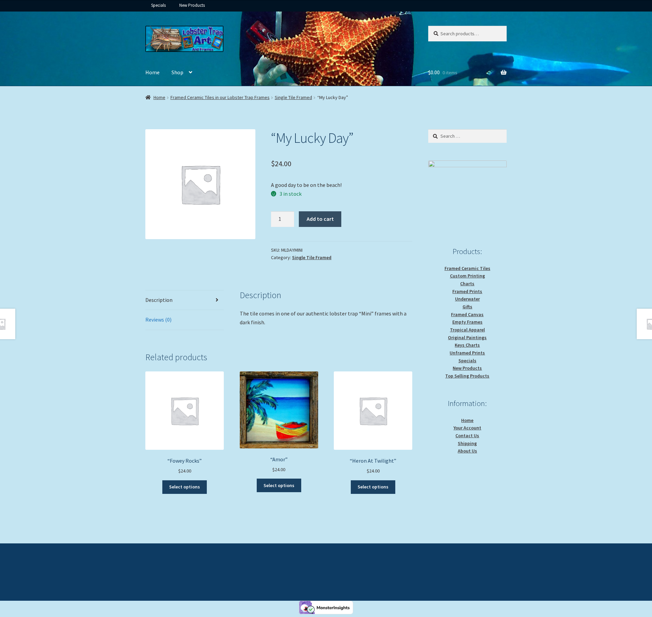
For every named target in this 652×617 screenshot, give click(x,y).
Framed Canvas (467, 314)
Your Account (467, 428)
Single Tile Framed (293, 97)
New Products (192, 5)
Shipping (467, 443)
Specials (158, 5)
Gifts (467, 307)
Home (152, 72)
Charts (467, 284)
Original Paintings (467, 337)
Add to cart (320, 218)
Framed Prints (467, 291)
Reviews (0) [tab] (158, 319)
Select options (184, 487)
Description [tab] (159, 299)
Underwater (467, 299)
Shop (177, 72)
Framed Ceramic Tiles (467, 268)
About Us (467, 451)
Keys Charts (467, 345)
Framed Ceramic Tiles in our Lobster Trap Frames (220, 97)
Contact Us (467, 435)
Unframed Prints (467, 353)
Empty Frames (467, 322)
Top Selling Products (467, 376)
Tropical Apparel (467, 330)
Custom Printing (467, 276)
